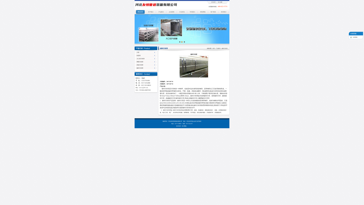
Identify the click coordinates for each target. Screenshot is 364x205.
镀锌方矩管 (140, 68)
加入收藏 (220, 2)
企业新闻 (171, 12)
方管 (138, 52)
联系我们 (223, 12)
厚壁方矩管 (140, 62)
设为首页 (213, 2)
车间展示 (192, 12)
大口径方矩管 (141, 58)
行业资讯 (182, 12)
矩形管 (139, 55)
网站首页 (140, 12)
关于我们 (150, 12)
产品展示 (161, 12)
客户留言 (213, 12)
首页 (214, 48)
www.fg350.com (143, 87)
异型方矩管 (140, 65)
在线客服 (355, 37)
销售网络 (203, 12)
